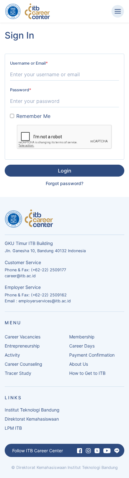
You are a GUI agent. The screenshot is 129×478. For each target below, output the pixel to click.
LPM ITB (13, 428)
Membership (82, 336)
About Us (78, 364)
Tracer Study (18, 373)
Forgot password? (64, 183)
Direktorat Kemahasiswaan (32, 419)
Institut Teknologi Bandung (32, 409)
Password (20, 90)
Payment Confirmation (92, 355)
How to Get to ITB (87, 373)
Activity (12, 355)
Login (64, 170)
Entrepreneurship (22, 345)
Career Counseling (23, 364)
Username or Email (29, 63)
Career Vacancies (22, 336)
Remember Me (33, 116)
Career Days (82, 345)
